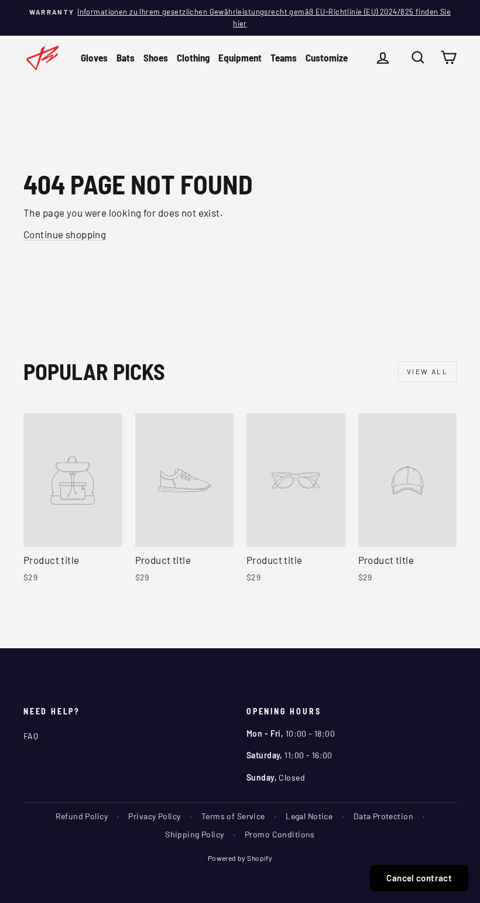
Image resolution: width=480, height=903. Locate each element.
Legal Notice (309, 816)
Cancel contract (419, 878)
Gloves (94, 57)
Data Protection (383, 816)
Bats (125, 57)
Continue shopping (64, 234)
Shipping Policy (194, 834)
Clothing (193, 57)
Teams (283, 57)
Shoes (155, 57)
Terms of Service (233, 816)
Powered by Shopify (240, 858)
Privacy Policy (154, 816)
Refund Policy (82, 816)
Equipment (240, 57)
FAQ (30, 736)
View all (427, 371)
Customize (327, 57)
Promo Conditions (280, 834)
